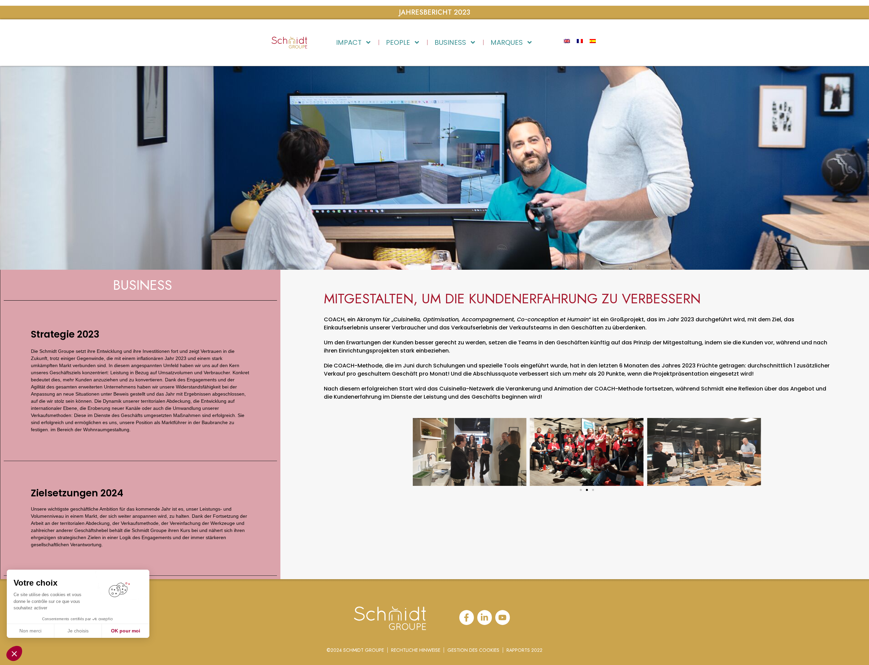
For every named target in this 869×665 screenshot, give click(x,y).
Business (450, 42)
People (398, 42)
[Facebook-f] (466, 617)
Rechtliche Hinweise (415, 650)
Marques (507, 42)
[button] (581, 490)
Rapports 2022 (524, 650)
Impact (349, 42)
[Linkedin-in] (484, 617)
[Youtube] (502, 617)
